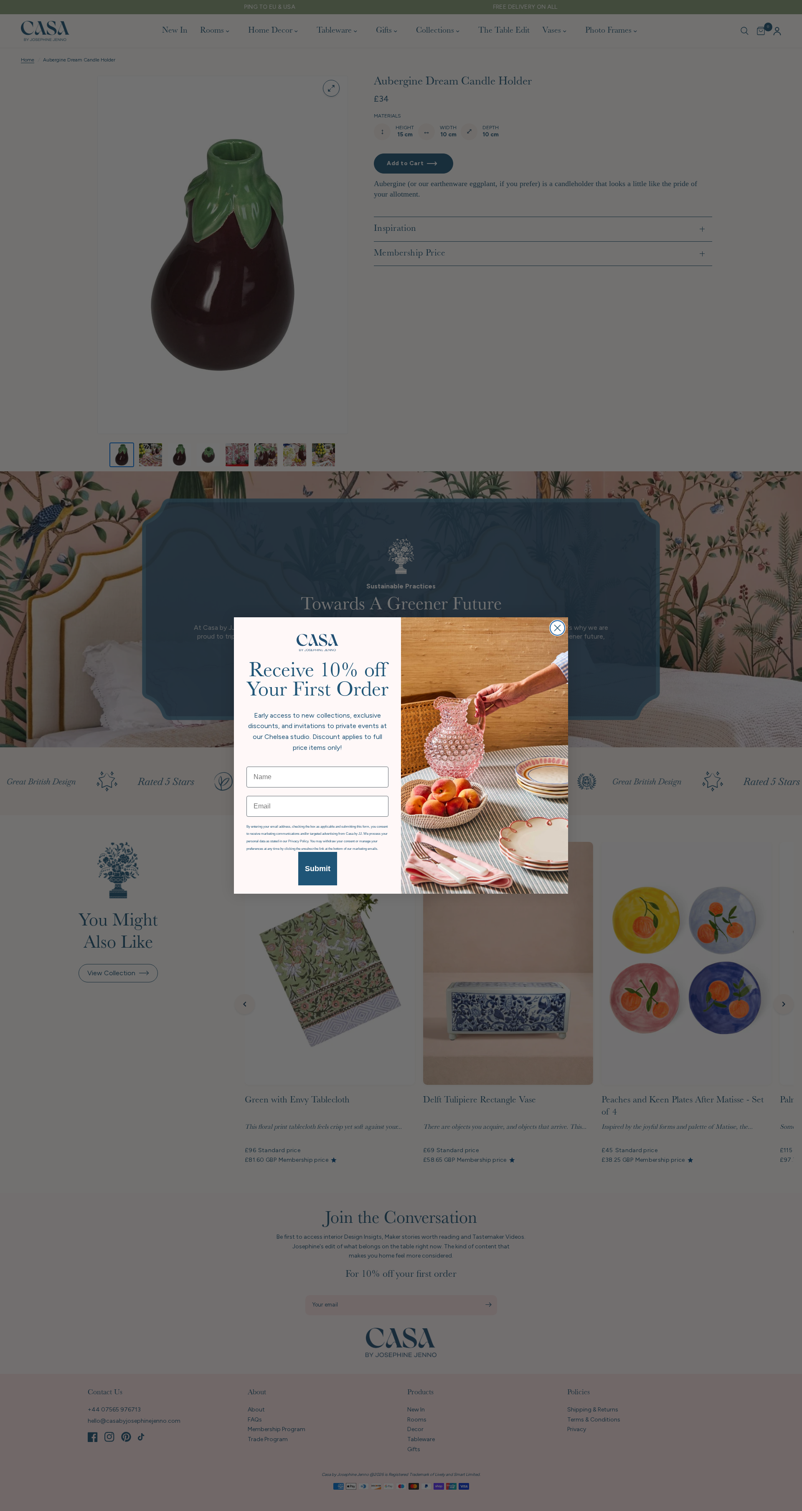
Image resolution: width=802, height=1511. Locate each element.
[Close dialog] (557, 628)
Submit (317, 868)
